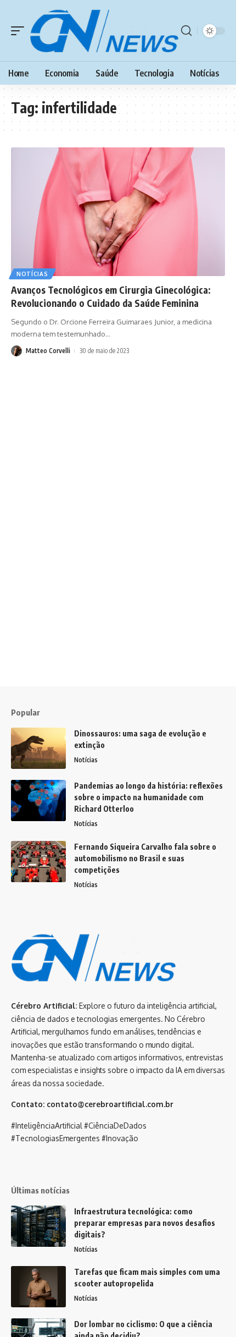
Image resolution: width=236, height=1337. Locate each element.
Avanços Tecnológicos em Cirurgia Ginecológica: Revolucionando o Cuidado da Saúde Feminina (111, 296)
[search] (186, 31)
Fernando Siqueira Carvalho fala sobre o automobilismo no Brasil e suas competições (145, 858)
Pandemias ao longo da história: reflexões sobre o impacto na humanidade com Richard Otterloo (148, 797)
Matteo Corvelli (48, 350)
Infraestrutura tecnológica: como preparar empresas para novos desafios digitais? (144, 1223)
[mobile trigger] (20, 30)
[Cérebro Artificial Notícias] (104, 30)
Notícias (32, 274)
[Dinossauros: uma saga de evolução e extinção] (38, 748)
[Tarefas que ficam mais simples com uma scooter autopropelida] (38, 1286)
